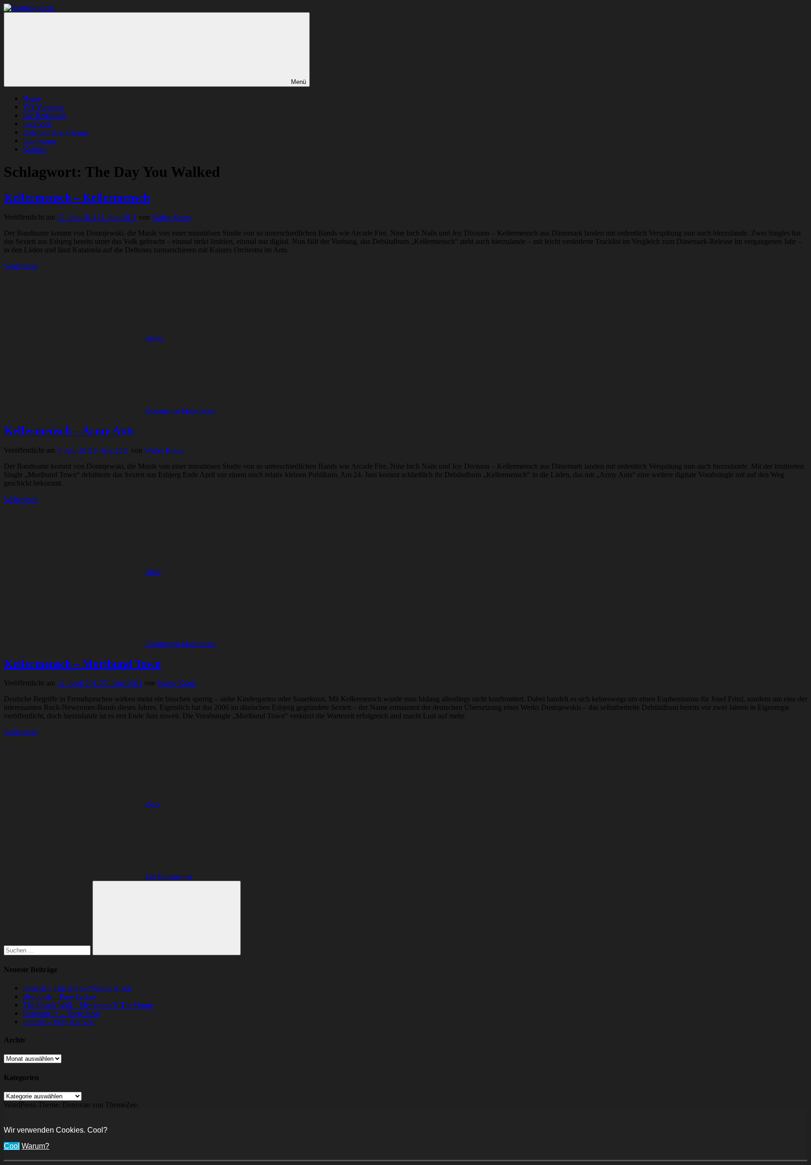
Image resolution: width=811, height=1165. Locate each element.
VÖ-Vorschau (43, 107)
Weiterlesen (21, 266)
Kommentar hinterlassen (180, 410)
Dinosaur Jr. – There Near (61, 1013)
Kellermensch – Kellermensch (76, 197)
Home (32, 98)
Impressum (39, 141)
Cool (12, 1146)
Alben (154, 338)
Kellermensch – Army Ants (69, 430)
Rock (153, 571)
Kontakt (34, 149)
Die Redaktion (44, 115)
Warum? (35, 1146)
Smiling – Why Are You (58, 1022)
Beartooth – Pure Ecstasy (60, 996)
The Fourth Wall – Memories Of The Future (88, 1005)
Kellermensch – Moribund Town (82, 663)
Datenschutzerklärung (55, 132)
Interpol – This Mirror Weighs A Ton (77, 988)
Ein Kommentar (168, 876)
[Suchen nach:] (48, 950)
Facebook (37, 124)
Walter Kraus (171, 217)
